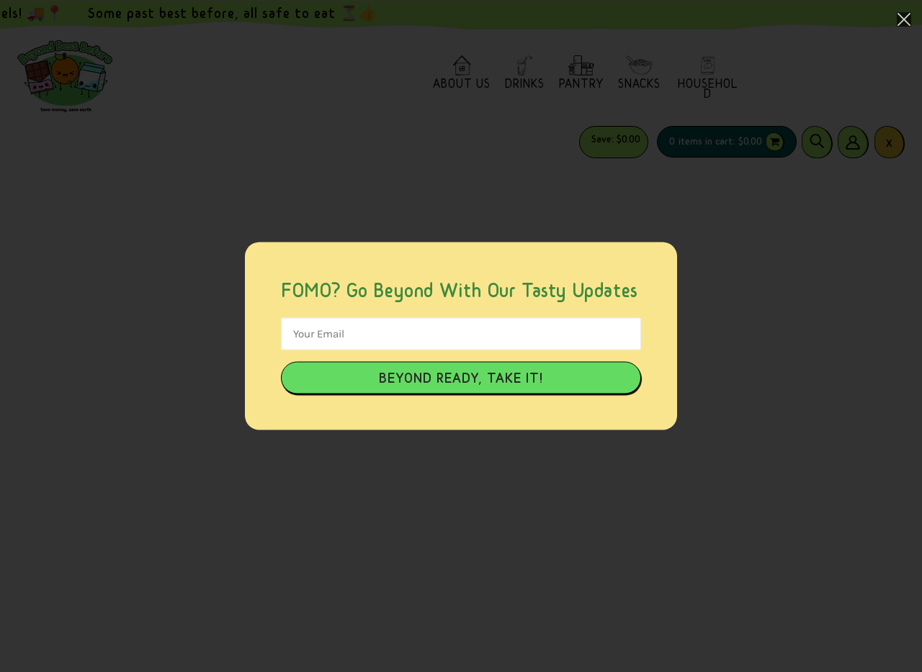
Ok (461, 378)
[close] (904, 18)
